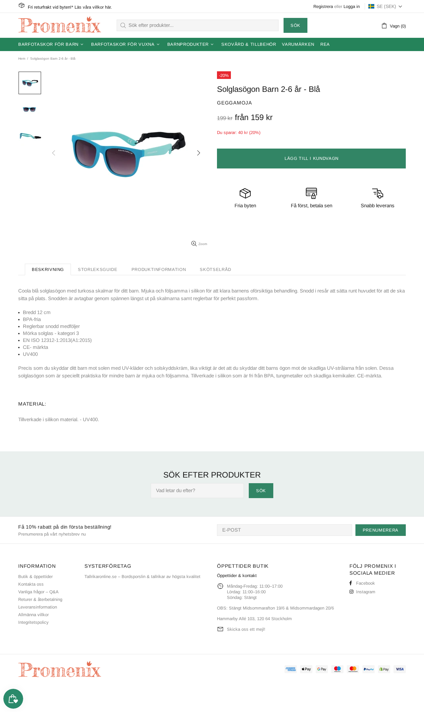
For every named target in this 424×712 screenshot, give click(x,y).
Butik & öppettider (35, 576)
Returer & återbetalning (40, 599)
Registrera (323, 6)
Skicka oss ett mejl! (246, 629)
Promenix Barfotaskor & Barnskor (59, 25)
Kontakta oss (31, 584)
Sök (295, 25)
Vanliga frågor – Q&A (38, 591)
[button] (385, 6)
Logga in (352, 6)
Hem (21, 58)
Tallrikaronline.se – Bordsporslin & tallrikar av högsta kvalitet (142, 576)
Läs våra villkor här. (93, 7)
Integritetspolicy (33, 622)
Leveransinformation (37, 607)
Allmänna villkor (33, 614)
